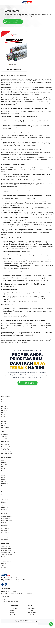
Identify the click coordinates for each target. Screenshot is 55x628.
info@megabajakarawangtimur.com (10, 601)
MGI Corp (29, 621)
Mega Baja (37, 621)
